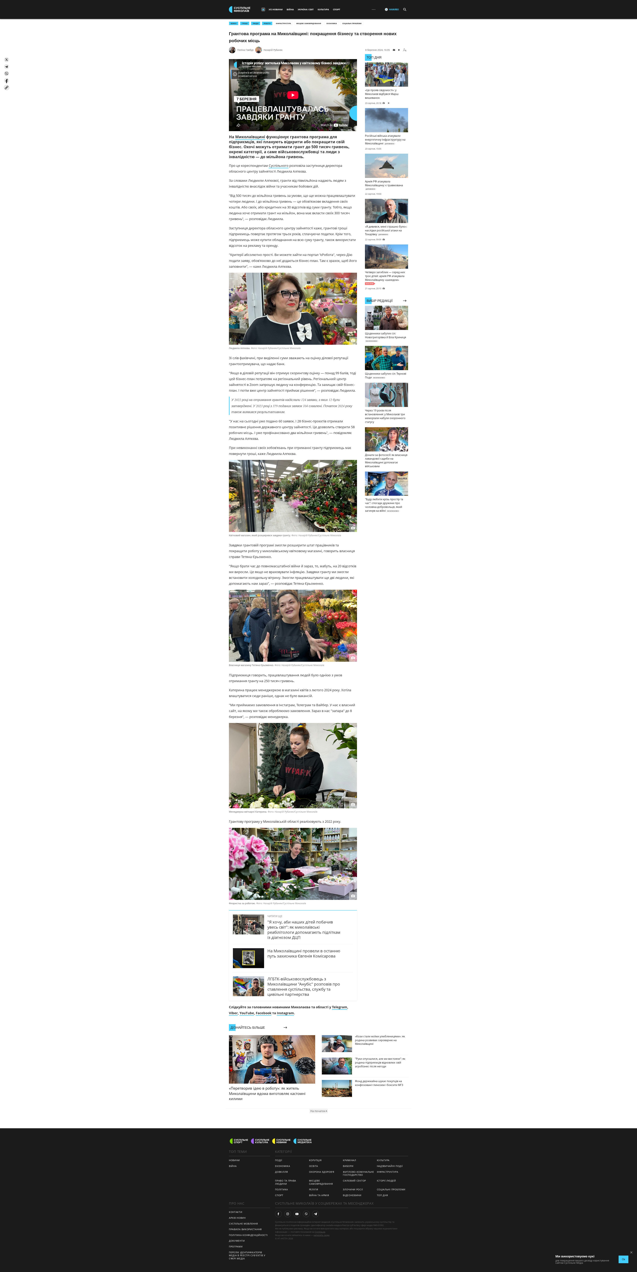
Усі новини (276, 9)
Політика (281, 1189)
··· (374, 9)
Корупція (315, 1160)
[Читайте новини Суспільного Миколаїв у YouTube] (297, 1214)
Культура (323, 9)
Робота (267, 23)
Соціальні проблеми (351, 23)
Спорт (336, 9)
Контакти (235, 1212)
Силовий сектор (354, 1180)
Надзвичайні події (390, 1166)
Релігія (313, 1189)
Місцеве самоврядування (308, 23)
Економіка (331, 23)
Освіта (313, 1166)
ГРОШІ (245, 23)
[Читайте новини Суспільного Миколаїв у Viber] (306, 1214)
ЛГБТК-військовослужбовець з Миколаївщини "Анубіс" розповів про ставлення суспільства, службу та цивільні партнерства (303, 986)
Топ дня (382, 1195)
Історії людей (386, 1180)
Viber (233, 1013)
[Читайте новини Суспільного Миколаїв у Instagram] (287, 1214)
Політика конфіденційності (248, 1235)
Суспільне (320, 1231)
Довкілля (281, 1171)
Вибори (348, 1166)
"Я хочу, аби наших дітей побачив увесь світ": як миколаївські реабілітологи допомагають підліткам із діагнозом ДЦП (303, 929)
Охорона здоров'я (321, 1171)
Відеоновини (352, 1195)
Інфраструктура (283, 23)
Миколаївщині (250, 136)
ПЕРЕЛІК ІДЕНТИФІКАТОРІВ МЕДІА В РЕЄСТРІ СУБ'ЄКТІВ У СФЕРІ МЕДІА (247, 1255)
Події (278, 1160)
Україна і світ (306, 9)
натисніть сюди (321, 1235)
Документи (237, 1240)
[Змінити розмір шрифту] (404, 50)
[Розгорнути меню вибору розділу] (263, 9)
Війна (290, 9)
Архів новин (237, 1217)
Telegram (339, 1007)
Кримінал (349, 1160)
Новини (234, 1160)
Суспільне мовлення (243, 1223)
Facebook (263, 1013)
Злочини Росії (353, 1189)
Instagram (285, 1013)
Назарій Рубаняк (273, 49)
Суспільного (278, 165)
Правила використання (245, 1229)
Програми (236, 1246)
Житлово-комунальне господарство (358, 1173)
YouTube (247, 1013)
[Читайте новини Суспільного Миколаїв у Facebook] (278, 1214)
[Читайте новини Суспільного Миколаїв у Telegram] (315, 1214)
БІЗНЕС (234, 23)
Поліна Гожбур (245, 49)
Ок (623, 1259)
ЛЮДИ (255, 23)
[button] (6, 60)
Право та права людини (285, 1182)
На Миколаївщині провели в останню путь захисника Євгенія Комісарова (303, 953)
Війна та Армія (319, 1195)
